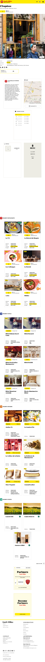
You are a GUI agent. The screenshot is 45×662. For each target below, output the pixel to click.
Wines (24, 625)
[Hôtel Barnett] (32, 331)
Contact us (5, 643)
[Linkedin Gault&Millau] (8, 651)
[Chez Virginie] (13, 482)
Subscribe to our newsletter (8, 652)
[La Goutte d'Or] (32, 424)
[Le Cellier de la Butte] (13, 453)
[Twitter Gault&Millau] (7, 651)
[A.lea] (13, 293)
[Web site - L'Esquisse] (3, 67)
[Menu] (43, 2)
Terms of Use (5, 627)
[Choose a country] (40, 2)
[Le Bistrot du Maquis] (32, 236)
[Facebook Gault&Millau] (3, 651)
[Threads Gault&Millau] (14, 651)
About (4, 624)
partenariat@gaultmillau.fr (28, 641)
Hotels (24, 632)
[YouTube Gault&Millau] (12, 651)
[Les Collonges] (13, 264)
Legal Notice (5, 625)
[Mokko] (32, 293)
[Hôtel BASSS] (32, 360)
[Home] (8, 1)
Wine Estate (25, 630)
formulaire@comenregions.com (29, 648)
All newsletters (6, 654)
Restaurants (25, 624)
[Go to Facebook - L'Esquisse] (7, 67)
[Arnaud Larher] (32, 482)
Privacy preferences (7, 656)
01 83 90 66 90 (26, 646)
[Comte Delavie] (32, 517)
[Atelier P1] (13, 424)
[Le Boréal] (32, 264)
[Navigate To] (32, 93)
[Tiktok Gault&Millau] (10, 651)
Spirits (24, 629)
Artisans (25, 634)
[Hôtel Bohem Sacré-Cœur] (13, 331)
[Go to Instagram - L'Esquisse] (5, 67)
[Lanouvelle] (13, 517)
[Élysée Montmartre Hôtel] (32, 389)
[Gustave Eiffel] (22, 546)
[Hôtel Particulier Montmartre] (13, 360)
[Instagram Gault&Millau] (5, 651)
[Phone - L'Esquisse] (1, 67)
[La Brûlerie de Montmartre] (32, 453)
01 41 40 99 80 (9, 641)
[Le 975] (13, 236)
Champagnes (26, 627)
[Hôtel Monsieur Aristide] (13, 389)
